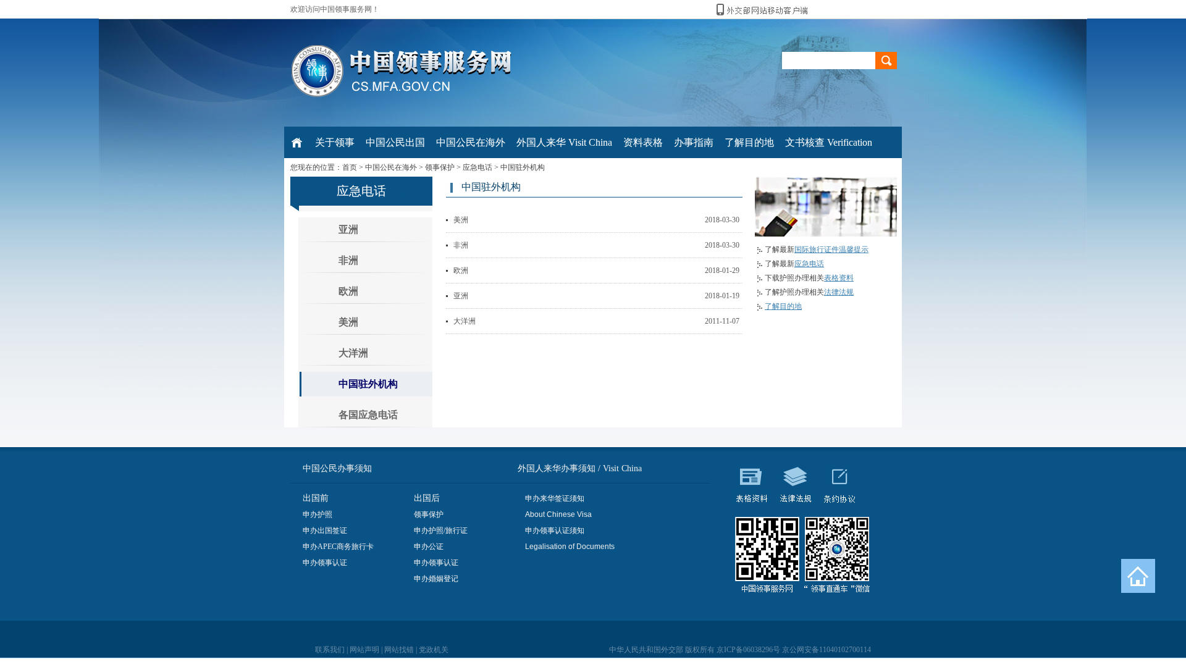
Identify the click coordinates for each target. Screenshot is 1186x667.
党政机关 (433, 649)
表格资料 (839, 278)
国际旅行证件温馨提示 (831, 249)
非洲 (348, 260)
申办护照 (317, 514)
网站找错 (399, 649)
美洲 (348, 322)
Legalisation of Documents (570, 546)
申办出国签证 (325, 530)
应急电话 (477, 167)
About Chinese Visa (558, 514)
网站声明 (364, 649)
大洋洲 (353, 353)
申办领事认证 (325, 562)
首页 (349, 167)
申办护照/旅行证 (441, 530)
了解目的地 (783, 306)
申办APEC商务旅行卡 (338, 546)
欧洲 (348, 291)
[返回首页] (1138, 576)
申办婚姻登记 (436, 578)
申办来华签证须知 (554, 498)
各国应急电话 (368, 414)
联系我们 (330, 649)
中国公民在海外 (391, 167)
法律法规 (839, 292)
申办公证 (429, 546)
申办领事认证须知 (554, 530)
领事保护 (440, 167)
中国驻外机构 (522, 167)
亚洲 (348, 229)
